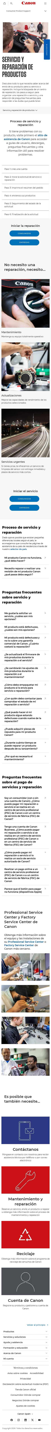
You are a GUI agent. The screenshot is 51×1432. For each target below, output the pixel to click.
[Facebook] (11, 1420)
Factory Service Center (19, 945)
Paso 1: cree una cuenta (15, 169)
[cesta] (4, 3)
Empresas (24, 242)
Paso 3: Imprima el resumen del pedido (23, 187)
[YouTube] (39, 1420)
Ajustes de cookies (25, 1406)
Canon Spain (24, 1414)
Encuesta (47, 49)
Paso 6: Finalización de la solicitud (21, 214)
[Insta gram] (18, 1420)
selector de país (18, 549)
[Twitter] (32, 1420)
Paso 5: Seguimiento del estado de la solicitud (22, 205)
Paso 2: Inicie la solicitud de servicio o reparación (23, 178)
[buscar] (11, 3)
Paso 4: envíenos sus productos (19, 195)
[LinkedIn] (25, 1420)
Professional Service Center (26, 941)
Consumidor (24, 233)
